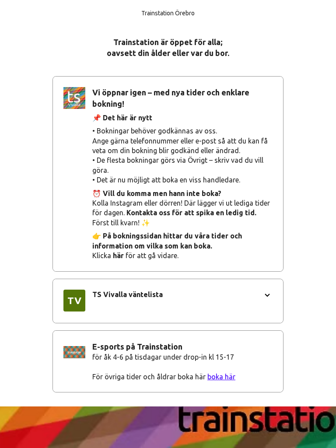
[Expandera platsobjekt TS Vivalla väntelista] (267, 295)
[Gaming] (168, 361)
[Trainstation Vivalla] (168, 174)
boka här (221, 377)
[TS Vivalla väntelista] (168, 301)
